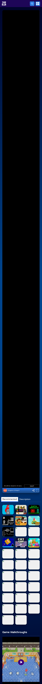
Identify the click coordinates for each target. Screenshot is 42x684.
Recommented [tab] (9, 499)
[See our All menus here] (37, 3)
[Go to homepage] (4, 4)
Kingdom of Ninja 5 (13, 490)
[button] (32, 3)
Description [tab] (24, 499)
